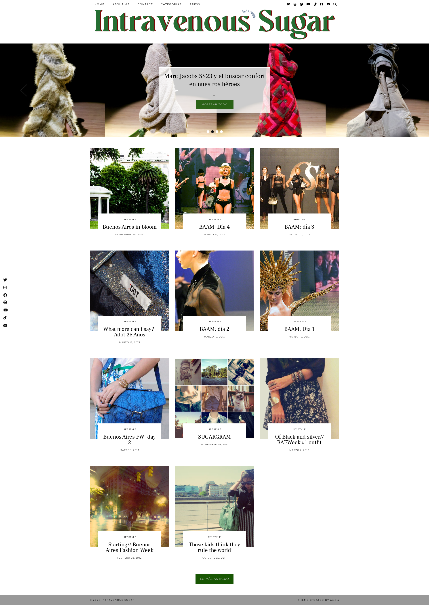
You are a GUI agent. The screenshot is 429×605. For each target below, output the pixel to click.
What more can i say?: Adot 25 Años (129, 331)
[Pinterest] (301, 4)
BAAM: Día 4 (214, 226)
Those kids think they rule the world (214, 547)
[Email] (328, 4)
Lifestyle (130, 219)
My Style (299, 429)
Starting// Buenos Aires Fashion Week (130, 547)
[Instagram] (295, 4)
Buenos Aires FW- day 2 (129, 439)
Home (99, 4)
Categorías (171, 4)
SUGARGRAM (214, 436)
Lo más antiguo (214, 578)
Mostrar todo (215, 104)
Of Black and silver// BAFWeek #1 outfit (299, 439)
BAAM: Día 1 (299, 329)
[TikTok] (315, 4)
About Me (121, 4)
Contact (145, 4)
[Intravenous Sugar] (214, 24)
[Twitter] (288, 4)
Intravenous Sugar (118, 600)
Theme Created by (318, 600)
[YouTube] (309, 4)
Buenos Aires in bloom (130, 226)
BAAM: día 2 (214, 329)
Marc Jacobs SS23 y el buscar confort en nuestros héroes (214, 80)
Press (195, 4)
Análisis (299, 219)
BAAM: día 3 (299, 226)
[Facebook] (322, 4)
